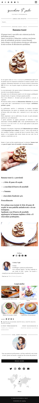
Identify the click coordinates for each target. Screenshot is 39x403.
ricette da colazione (9, 321)
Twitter (14, 276)
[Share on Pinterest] (11, 319)
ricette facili (21, 321)
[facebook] (19, 368)
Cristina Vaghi (17, 26)
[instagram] (15, 368)
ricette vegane (6, 323)
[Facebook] (11, 2)
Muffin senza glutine (29, 327)
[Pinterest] (8, 2)
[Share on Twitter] (9, 319)
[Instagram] (5, 2)
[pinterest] (24, 368)
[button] (36, 2)
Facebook (19, 276)
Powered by (19, 401)
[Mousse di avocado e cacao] (10, 308)
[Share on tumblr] (13, 319)
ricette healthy (31, 321)
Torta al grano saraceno (9, 327)
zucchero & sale (19, 10)
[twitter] (11, 368)
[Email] (15, 2)
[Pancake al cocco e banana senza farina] (29, 292)
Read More (19, 361)
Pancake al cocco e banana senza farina (28, 299)
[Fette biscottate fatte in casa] (10, 292)
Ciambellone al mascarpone (28, 315)
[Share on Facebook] (6, 319)
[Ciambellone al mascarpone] (29, 308)
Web (10, 276)
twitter (15, 80)
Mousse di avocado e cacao (10, 315)
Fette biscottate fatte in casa (9, 299)
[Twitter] (2, 2)
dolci (25, 26)
